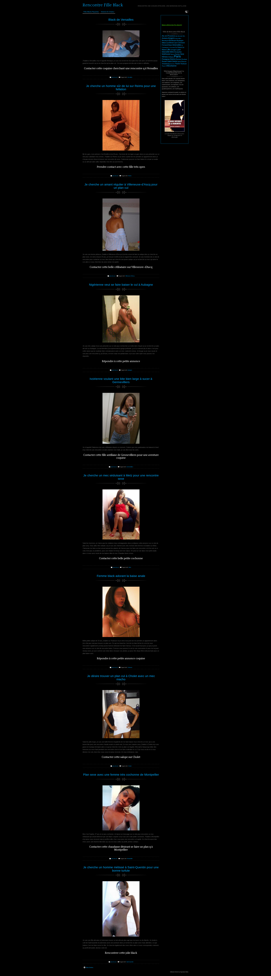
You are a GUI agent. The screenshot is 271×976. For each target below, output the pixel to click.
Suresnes (172, 63)
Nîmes (165, 57)
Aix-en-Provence (168, 36)
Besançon (165, 40)
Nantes (177, 54)
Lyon (179, 49)
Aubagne (130, 370)
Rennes (178, 59)
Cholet (129, 766)
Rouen (164, 61)
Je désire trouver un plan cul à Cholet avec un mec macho (121, 677)
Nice (182, 54)
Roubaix (184, 59)
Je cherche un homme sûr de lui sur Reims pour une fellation (121, 87)
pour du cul (114, 77)
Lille (168, 49)
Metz (130, 567)
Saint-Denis (172, 61)
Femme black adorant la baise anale (121, 576)
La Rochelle (172, 47)
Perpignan (166, 59)
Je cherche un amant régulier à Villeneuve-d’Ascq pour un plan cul (120, 186)
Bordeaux (172, 40)
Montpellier (130, 858)
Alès (183, 36)
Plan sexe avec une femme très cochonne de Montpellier (121, 774)
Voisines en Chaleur (107, 12)
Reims (129, 175)
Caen (175, 43)
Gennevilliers (130, 466)
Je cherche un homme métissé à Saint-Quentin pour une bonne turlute (121, 869)
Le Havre (178, 47)
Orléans (171, 57)
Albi (176, 36)
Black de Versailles (120, 19)
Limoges (173, 50)
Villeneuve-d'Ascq (129, 276)
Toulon (177, 64)
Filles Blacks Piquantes (91, 12)
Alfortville (180, 36)
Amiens (165, 38)
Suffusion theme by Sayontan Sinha (179, 972)
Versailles (129, 77)
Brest (171, 43)
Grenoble (176, 45)
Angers (171, 38)
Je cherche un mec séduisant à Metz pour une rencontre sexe (121, 477)
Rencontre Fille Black (103, 5)
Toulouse (130, 667)
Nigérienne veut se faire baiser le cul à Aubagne (121, 284)
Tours (164, 66)
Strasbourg (165, 64)
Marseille (165, 52)
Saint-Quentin (129, 961)
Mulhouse (166, 54)
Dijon (170, 45)
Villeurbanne (171, 66)
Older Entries (89, 967)
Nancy (172, 54)
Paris (177, 56)
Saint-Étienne (181, 61)
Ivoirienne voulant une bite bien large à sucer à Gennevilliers (121, 380)
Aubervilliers (178, 38)
